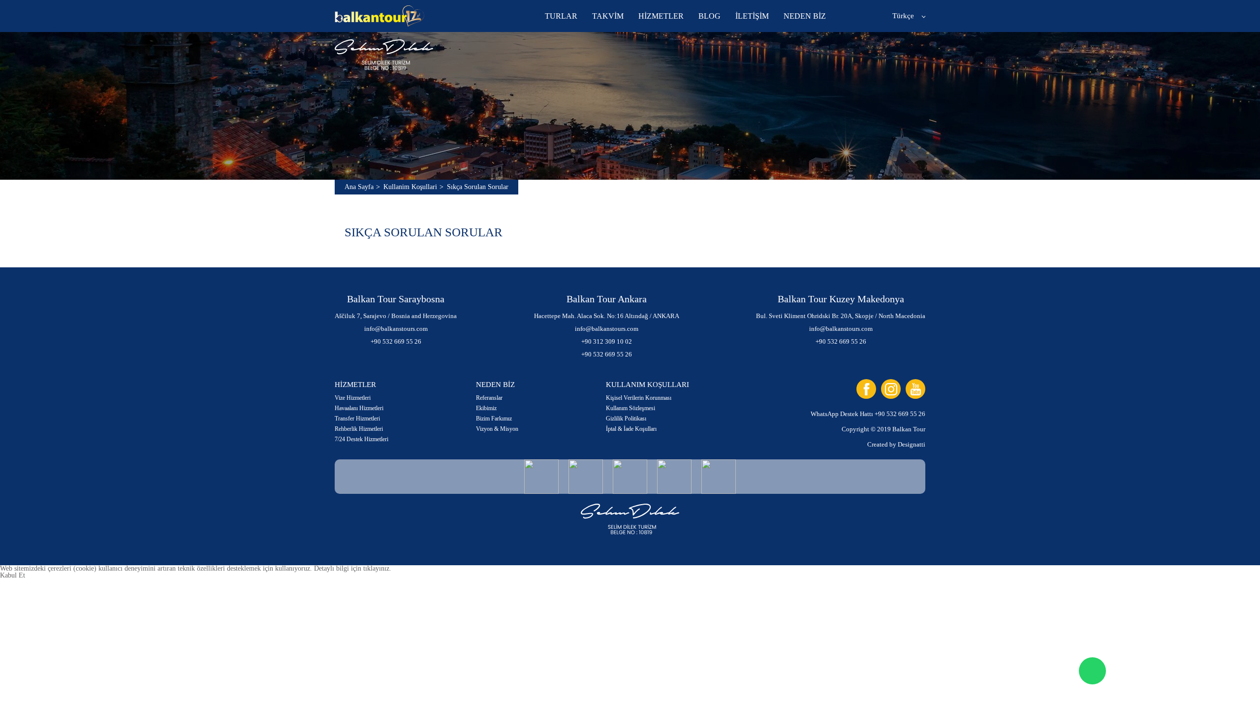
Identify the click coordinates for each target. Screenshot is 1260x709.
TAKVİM (608, 16)
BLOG (709, 16)
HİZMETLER (661, 16)
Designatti (911, 444)
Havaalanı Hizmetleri (359, 408)
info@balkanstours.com (396, 328)
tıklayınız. (377, 568)
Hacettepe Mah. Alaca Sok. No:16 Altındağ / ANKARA (606, 316)
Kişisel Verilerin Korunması (638, 397)
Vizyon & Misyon (497, 428)
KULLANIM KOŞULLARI (647, 384)
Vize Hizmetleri (353, 397)
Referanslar (489, 397)
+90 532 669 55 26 (396, 341)
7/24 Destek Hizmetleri (361, 439)
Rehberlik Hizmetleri (359, 428)
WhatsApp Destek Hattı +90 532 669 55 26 (868, 414)
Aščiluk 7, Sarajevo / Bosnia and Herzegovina (396, 316)
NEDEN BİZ (805, 16)
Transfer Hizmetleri (357, 418)
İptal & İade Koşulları (631, 428)
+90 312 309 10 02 (606, 341)
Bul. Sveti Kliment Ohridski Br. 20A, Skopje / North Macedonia (840, 316)
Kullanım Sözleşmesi (630, 408)
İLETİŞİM (752, 16)
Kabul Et (12, 575)
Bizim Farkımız (494, 418)
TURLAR (561, 16)
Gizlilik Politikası (626, 418)
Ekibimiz (486, 408)
